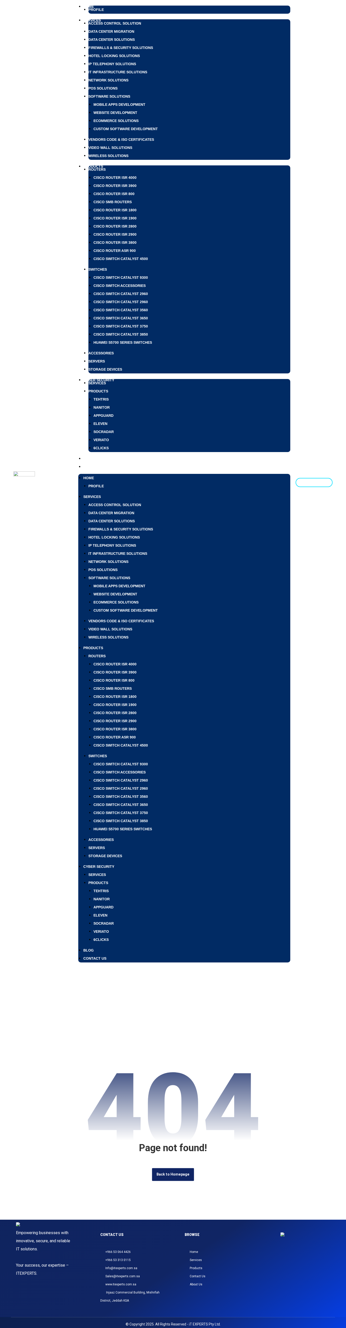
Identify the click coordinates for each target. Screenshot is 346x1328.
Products (93, 166)
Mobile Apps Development (119, 104)
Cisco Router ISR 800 (113, 194)
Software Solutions (109, 96)
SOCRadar (103, 432)
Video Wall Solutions (110, 148)
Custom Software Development (125, 129)
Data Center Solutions (111, 40)
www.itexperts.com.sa (120, 1284)
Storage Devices (105, 369)
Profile (96, 10)
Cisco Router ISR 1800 (115, 210)
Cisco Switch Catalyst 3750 (120, 326)
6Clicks (101, 448)
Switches (97, 269)
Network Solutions (108, 80)
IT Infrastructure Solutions (117, 72)
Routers (97, 169)
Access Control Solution (114, 23)
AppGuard (103, 415)
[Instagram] (284, 1258)
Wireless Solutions (108, 156)
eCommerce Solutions (116, 121)
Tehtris (101, 399)
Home (88, 478)
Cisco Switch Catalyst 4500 (120, 259)
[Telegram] (308, 1258)
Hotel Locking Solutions (114, 56)
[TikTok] (302, 1258)
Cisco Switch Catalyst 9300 (120, 277)
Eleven (100, 424)
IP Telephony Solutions (112, 64)
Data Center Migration (111, 31)
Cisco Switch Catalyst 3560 (120, 310)
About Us (196, 1284)
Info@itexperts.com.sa (121, 1268)
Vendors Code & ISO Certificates (121, 139)
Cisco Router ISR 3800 (115, 242)
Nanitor (101, 407)
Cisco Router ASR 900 (114, 251)
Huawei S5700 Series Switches (122, 342)
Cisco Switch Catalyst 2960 (120, 294)
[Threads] (296, 1258)
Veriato (101, 440)
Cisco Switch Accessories (119, 286)
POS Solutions (103, 88)
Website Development (115, 113)
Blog (88, 950)
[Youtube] (315, 1258)
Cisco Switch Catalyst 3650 (120, 318)
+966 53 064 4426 (118, 1252)
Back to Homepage (173, 1174)
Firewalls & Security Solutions (120, 48)
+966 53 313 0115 (118, 1260)
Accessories (101, 353)
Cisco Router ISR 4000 (115, 178)
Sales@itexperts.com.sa (122, 1276)
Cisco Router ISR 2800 (115, 226)
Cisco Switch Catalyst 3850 (120, 334)
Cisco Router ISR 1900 (115, 218)
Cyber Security (98, 867)
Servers (96, 361)
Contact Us (94, 467)
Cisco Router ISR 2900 (115, 234)
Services (97, 383)
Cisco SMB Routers (112, 202)
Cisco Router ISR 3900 (115, 186)
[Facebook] (290, 1258)
